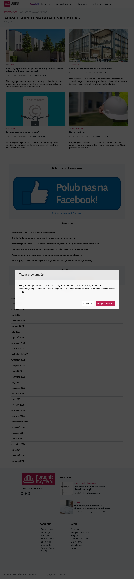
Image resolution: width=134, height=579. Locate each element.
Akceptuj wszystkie (105, 304)
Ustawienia (87, 304)
